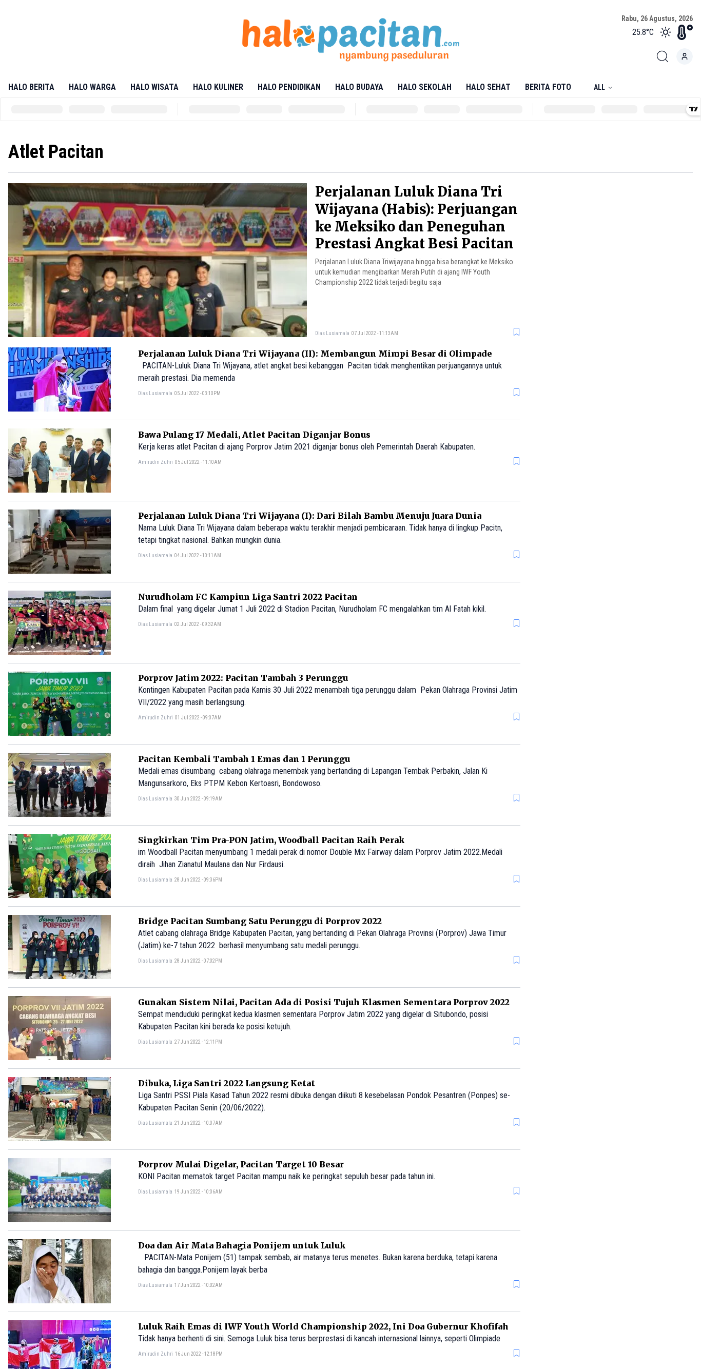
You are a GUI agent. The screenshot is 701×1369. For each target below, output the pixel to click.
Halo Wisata (154, 87)
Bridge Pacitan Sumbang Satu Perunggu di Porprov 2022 (260, 921)
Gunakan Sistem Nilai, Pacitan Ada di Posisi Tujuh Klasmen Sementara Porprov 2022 (324, 1002)
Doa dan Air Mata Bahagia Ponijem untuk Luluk (241, 1245)
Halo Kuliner (218, 87)
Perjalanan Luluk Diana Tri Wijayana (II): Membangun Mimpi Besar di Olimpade (315, 353)
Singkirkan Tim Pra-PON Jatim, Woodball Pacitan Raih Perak (271, 840)
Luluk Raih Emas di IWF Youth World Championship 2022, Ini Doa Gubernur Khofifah (323, 1326)
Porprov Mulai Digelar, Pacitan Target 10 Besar (241, 1164)
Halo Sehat (488, 87)
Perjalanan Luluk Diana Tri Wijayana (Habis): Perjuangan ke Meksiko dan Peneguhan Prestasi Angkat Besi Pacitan (416, 217)
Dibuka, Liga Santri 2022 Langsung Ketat (226, 1083)
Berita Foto (548, 87)
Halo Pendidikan (289, 87)
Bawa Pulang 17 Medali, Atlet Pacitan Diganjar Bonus (254, 434)
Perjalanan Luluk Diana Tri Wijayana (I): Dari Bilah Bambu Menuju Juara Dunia (309, 516)
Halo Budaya (359, 87)
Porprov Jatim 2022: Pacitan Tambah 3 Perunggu (243, 678)
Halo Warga (92, 87)
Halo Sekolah (425, 87)
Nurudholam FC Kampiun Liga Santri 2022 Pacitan (248, 597)
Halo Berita (31, 87)
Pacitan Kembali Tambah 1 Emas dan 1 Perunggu (244, 759)
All (599, 87)
